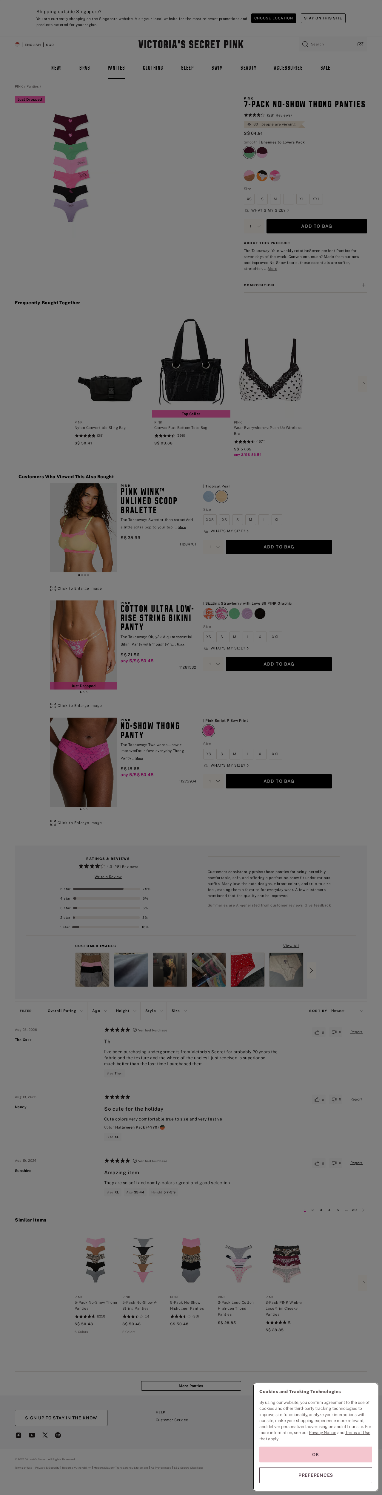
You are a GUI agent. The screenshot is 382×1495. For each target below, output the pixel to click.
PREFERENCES (315, 1475)
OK (315, 1454)
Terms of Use (357, 1432)
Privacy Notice (322, 1432)
